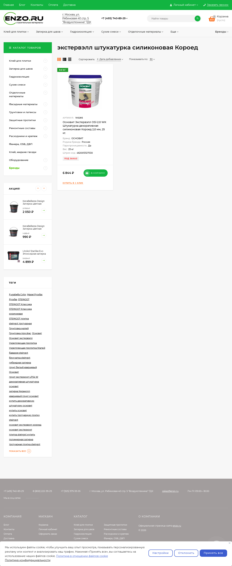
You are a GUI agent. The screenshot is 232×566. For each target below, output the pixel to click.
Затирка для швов (84, 529)
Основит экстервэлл (21, 338)
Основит (37, 333)
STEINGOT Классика (20, 304)
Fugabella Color (17, 294)
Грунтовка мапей (19, 328)
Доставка (69, 5)
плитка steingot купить (22, 434)
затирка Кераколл (19, 391)
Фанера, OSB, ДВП (114, 538)
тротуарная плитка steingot (24, 444)
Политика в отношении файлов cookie (82, 556)
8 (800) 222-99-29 (42, 491)
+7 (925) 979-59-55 (70, 491)
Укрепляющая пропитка (23, 343)
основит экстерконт (20, 429)
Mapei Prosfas (34, 294)
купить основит (18, 410)
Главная (8, 5)
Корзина (43, 524)
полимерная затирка (21, 439)
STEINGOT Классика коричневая (20, 311)
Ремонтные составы (115, 529)
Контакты (37, 5)
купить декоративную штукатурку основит (21, 403)
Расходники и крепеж (116, 533)
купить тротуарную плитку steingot (24, 417)
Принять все (213, 553)
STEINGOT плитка (19, 318)
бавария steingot (18, 352)
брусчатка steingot (19, 357)
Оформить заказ (48, 533)
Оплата (53, 5)
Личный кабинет (48, 529)
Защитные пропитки (115, 524)
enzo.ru (177, 525)
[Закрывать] (229, 543)
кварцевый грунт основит (24, 396)
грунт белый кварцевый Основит (23, 369)
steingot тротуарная (20, 323)
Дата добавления (110, 59)
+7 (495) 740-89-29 (113, 18)
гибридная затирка (20, 362)
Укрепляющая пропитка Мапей (27, 348)
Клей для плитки (83, 524)
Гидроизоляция (83, 533)
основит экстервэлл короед (25, 424)
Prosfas (13, 299)
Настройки (160, 553)
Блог (22, 5)
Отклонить (186, 553)
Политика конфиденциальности (27, 560)
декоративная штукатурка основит (24, 384)
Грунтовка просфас (20, 333)
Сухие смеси (81, 538)
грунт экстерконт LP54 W (23, 377)
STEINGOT (23, 299)
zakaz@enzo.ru (170, 491)
